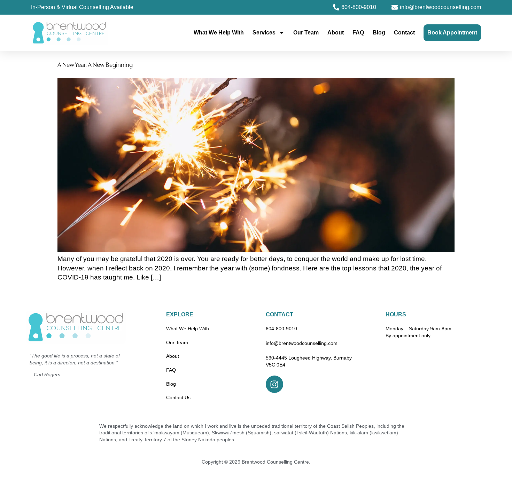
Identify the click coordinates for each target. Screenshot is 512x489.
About (335, 33)
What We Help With (219, 33)
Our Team (306, 33)
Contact (404, 33)
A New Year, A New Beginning (95, 65)
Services (264, 33)
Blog (379, 33)
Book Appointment (452, 33)
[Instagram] (274, 384)
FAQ (358, 33)
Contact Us (178, 397)
